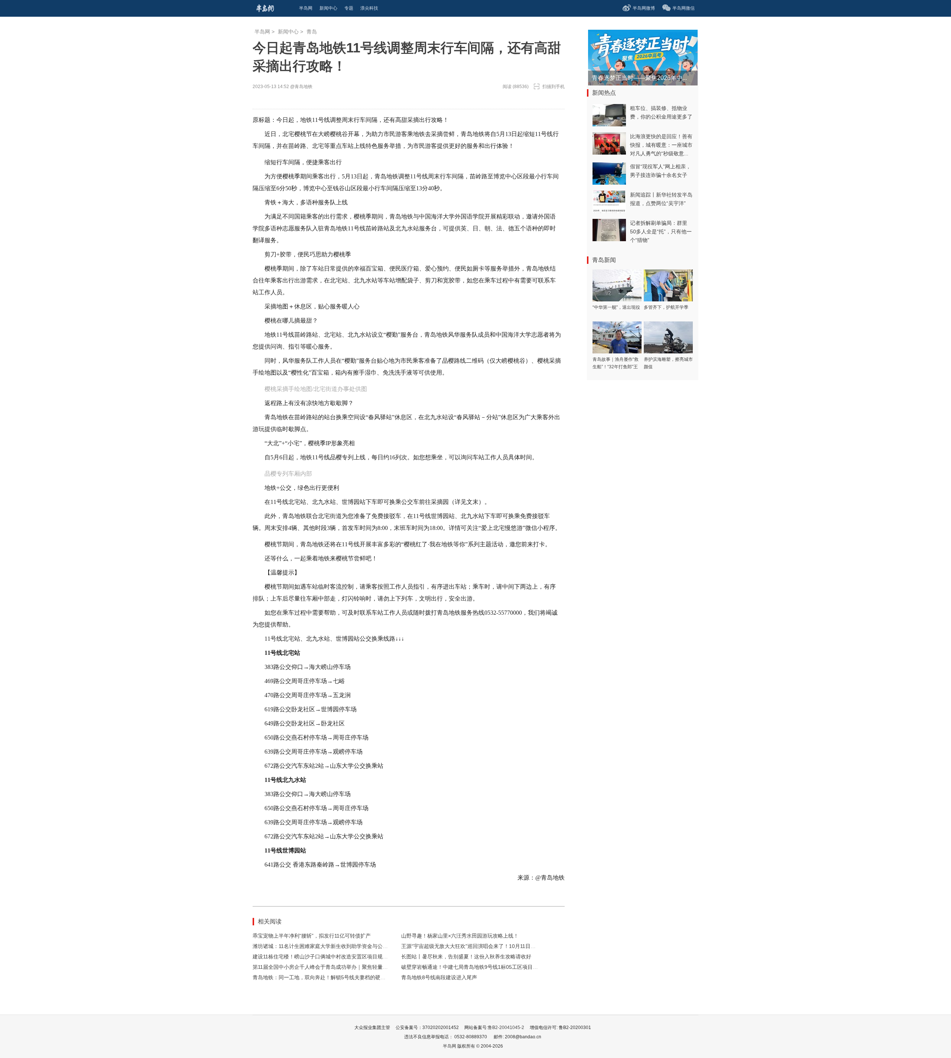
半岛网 (262, 32)
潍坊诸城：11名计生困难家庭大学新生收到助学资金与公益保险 (325, 946)
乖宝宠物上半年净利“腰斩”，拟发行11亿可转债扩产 (312, 936)
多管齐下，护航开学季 (666, 307)
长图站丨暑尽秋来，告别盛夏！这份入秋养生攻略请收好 (466, 957)
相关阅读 (270, 921)
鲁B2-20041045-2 (506, 1027)
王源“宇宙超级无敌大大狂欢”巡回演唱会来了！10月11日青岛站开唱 (478, 946)
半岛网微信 (683, 8)
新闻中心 (288, 32)
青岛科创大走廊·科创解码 (625, 78)
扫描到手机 (553, 86)
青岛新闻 (604, 260)
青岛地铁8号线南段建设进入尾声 (439, 977)
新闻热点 (604, 93)
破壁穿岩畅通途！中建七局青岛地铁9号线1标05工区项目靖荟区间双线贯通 (487, 967)
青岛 (311, 32)
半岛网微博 (644, 8)
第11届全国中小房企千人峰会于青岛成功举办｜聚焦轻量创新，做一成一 (336, 967)
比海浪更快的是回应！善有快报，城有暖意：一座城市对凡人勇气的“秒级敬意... (661, 144)
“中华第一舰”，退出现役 (616, 307)
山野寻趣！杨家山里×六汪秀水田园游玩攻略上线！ (460, 936)
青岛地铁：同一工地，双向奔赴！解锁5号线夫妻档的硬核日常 (324, 977)
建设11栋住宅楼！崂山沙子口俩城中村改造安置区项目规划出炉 (325, 957)
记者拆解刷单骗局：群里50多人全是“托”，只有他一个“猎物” (661, 231)
